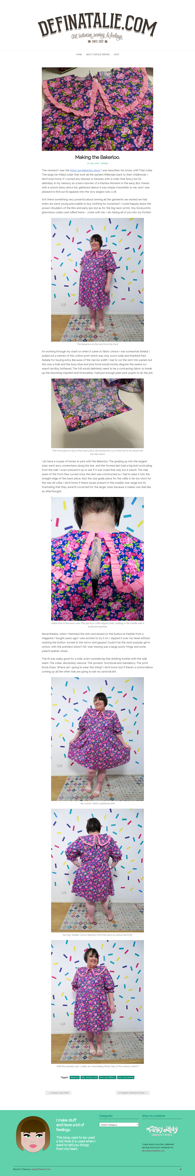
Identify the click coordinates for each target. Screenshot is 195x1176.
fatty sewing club (89, 1077)
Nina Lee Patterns (107, 1077)
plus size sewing (125, 1077)
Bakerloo (75, 1077)
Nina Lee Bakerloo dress (85, 170)
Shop (116, 54)
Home (79, 54)
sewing (104, 163)
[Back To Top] (181, 1169)
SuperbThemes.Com (41, 1169)
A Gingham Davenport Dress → (132, 1093)
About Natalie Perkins (98, 54)
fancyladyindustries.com (153, 1151)
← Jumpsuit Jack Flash (58, 1093)
